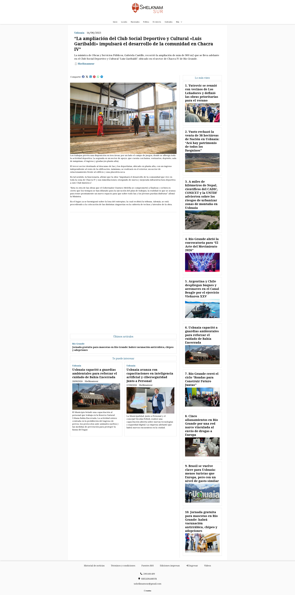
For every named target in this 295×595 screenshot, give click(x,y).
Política (146, 22)
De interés (157, 22)
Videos (207, 565)
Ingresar (193, 565)
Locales (124, 22)
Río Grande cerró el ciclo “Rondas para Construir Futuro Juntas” (201, 379)
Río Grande (78, 343)
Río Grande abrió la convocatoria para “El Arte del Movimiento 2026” (202, 244)
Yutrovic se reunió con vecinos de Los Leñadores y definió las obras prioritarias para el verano (201, 93)
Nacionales (135, 22)
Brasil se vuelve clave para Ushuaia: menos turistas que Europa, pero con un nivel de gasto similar (202, 473)
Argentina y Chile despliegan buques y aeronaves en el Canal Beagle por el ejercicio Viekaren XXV (202, 288)
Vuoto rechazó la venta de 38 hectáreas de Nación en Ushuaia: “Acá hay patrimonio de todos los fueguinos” (202, 141)
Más (177, 22)
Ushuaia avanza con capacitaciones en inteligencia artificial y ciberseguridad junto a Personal (150, 375)
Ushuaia (79, 32)
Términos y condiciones (123, 565)
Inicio (115, 22)
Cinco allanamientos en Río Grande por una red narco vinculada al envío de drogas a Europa (201, 425)
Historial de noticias (94, 565)
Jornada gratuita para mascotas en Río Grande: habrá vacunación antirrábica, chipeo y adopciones (123, 349)
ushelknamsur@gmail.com (147, 583)
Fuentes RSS (148, 565)
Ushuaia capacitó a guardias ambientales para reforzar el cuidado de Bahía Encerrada (94, 373)
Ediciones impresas (170, 565)
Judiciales (168, 22)
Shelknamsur (86, 63)
